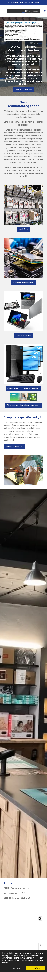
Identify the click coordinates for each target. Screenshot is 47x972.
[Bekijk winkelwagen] (44, 11)
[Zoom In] (40, 945)
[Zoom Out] (40, 949)
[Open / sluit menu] (2, 11)
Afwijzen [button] (16, 968)
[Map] (23, 933)
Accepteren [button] (35, 968)
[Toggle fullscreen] (40, 918)
